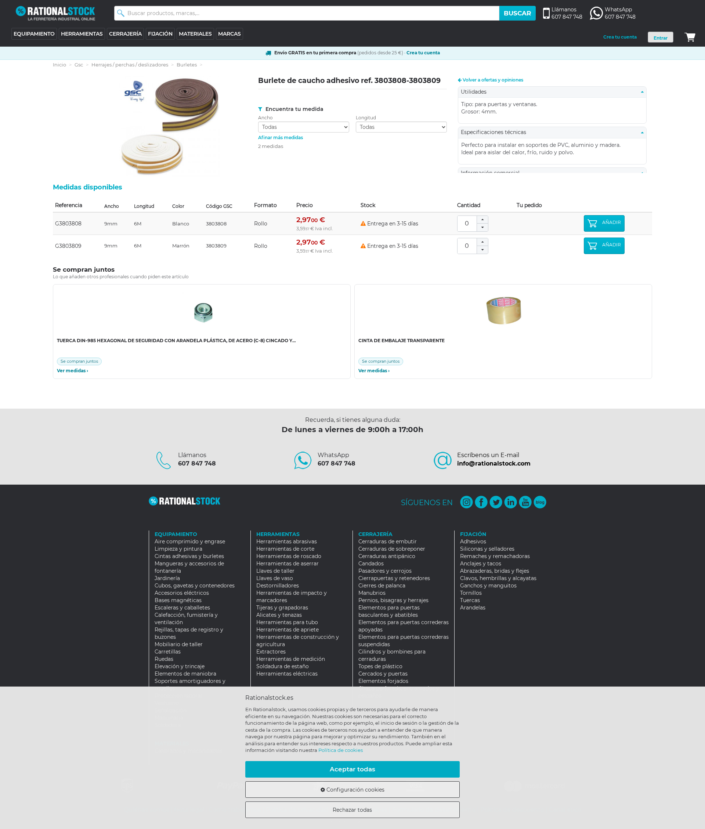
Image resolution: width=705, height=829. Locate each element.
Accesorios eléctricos (182, 593)
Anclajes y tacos (480, 563)
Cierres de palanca (381, 585)
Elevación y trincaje (180, 666)
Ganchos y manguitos (488, 585)
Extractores (271, 651)
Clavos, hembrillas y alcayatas (498, 578)
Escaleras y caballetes (182, 607)
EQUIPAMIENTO (34, 33)
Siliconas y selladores (487, 549)
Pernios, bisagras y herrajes (393, 600)
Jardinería (167, 578)
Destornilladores (277, 585)
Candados (371, 563)
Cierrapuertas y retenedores (394, 578)
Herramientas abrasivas (286, 541)
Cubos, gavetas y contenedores (195, 585)
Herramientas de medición (290, 659)
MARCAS (229, 33)
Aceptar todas (352, 769)
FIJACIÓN (160, 33)
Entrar (661, 38)
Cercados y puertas (383, 673)
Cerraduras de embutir (387, 541)
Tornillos (471, 593)
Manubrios (372, 593)
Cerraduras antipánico (386, 556)
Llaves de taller (275, 571)
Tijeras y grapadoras (282, 607)
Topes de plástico (380, 666)
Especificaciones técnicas (496, 132)
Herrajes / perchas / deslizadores (129, 65)
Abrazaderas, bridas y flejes (494, 571)
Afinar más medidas (280, 137)
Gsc (79, 65)
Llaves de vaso (274, 578)
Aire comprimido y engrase (190, 541)
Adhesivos (473, 541)
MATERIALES (195, 33)
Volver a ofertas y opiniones (492, 80)
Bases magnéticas (178, 600)
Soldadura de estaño (282, 666)
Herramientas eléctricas (287, 673)
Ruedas (164, 659)
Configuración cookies (354, 789)
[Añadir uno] (482, 220)
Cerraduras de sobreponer (391, 549)
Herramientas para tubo (287, 622)
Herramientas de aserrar (287, 563)
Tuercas (470, 600)
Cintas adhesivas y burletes (189, 556)
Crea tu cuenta (620, 37)
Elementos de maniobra (185, 673)
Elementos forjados (383, 681)
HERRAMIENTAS (82, 33)
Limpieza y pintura (178, 549)
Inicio (59, 65)
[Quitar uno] (482, 227)
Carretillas (168, 651)
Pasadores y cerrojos (385, 571)
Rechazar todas (352, 810)
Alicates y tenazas (279, 615)
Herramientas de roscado (288, 556)
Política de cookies (340, 750)
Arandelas (472, 607)
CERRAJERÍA (125, 33)
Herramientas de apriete (287, 629)
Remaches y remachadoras (495, 556)
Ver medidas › (72, 370)
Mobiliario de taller (179, 644)
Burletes (187, 65)
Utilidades (476, 91)
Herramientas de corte (285, 549)
